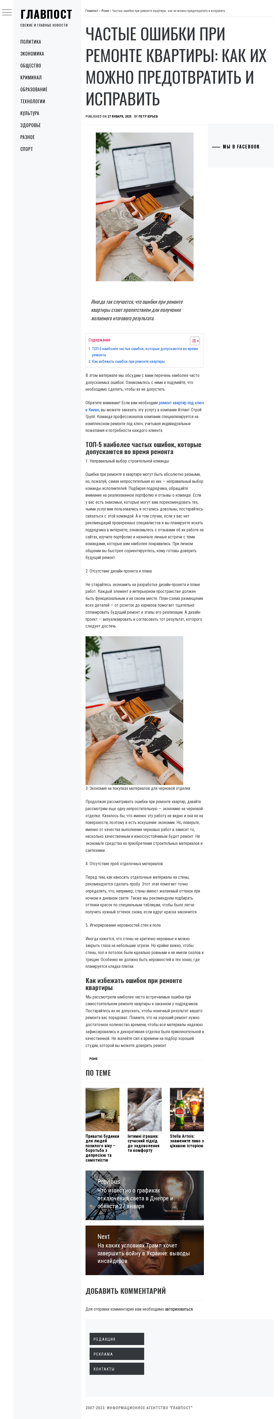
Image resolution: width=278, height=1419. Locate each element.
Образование (34, 89)
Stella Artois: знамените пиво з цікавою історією (187, 1141)
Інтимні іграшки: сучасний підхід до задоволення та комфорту (143, 1143)
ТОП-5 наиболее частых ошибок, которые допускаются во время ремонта (145, 352)
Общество (30, 65)
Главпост (46, 14)
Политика (30, 41)
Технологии (32, 101)
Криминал (31, 77)
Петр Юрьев (148, 116)
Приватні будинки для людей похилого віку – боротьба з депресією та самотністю (102, 1148)
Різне (93, 1059)
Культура (29, 113)
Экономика (32, 53)
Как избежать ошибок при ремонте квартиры (128, 361)
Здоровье (30, 125)
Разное (27, 137)
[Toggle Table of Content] (192, 340)
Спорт (26, 149)
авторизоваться (179, 1309)
